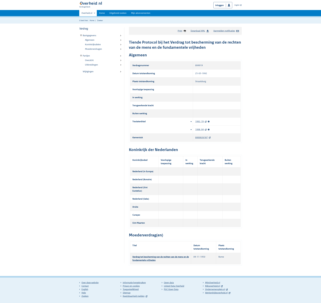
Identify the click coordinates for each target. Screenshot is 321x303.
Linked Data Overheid (174, 286)
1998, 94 (200, 129)
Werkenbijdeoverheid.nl (217, 292)
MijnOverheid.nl (212, 282)
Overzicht (89, 60)
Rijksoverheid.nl (213, 286)
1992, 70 (200, 121)
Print (180, 30)
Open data (169, 282)
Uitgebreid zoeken (118, 13)
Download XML (198, 30)
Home (102, 13)
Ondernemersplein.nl (215, 289)
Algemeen (89, 40)
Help (84, 292)
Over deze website (90, 282)
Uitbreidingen (91, 64)
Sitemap (127, 292)
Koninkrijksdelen (93, 44)
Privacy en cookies (131, 286)
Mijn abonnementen (140, 13)
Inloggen (219, 5)
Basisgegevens (87, 35)
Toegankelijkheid (131, 289)
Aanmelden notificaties (224, 30)
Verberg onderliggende (81, 35)
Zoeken (100, 20)
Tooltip (209, 121)
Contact (85, 286)
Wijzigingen (88, 71)
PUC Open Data (171, 289)
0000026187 (202, 137)
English (236, 5)
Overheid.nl (87, 14)
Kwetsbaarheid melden (134, 296)
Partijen (84, 55)
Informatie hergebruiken (134, 282)
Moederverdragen (93, 49)
